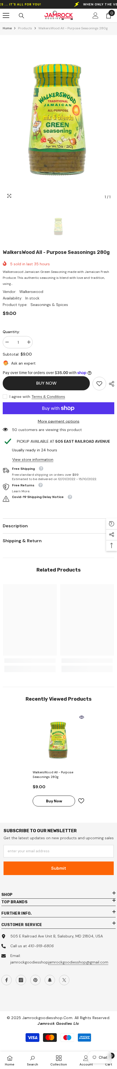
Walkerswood (31, 291)
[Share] (110, 383)
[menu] (6, 15)
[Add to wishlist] (81, 801)
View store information (32, 459)
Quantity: (11, 331)
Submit (58, 868)
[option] (58, 120)
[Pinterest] (35, 980)
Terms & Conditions (48, 396)
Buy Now (46, 383)
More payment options (58, 421)
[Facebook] (6, 980)
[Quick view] (82, 717)
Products (25, 28)
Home (7, 28)
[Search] (21, 15)
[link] (99, 383)
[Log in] (95, 15)
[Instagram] (21, 980)
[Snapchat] (50, 980)
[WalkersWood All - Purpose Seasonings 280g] (58, 740)
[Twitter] (64, 980)
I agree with (20, 396)
